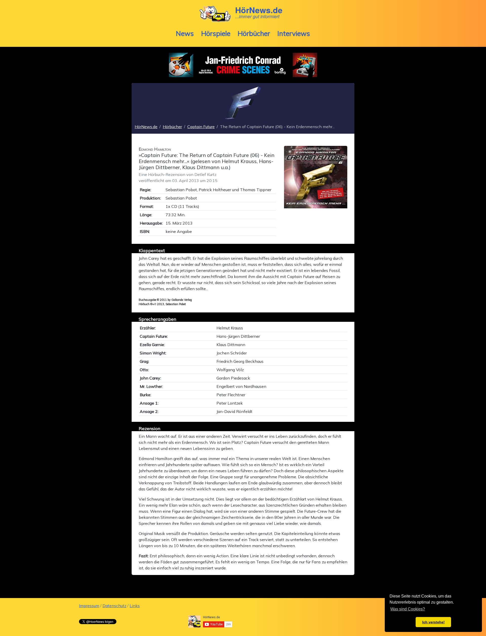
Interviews (293, 33)
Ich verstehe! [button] (433, 622)
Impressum (89, 605)
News (185, 33)
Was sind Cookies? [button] (407, 609)
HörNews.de (146, 126)
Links (135, 605)
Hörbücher (254, 33)
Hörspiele (215, 33)
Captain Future (201, 126)
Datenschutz (114, 605)
